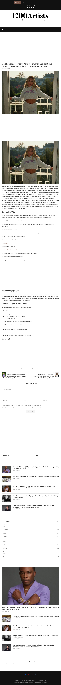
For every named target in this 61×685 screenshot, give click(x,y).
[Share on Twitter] (35, 369)
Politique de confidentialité (28, 680)
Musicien (31, 548)
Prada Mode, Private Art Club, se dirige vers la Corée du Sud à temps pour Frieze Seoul (36, 476)
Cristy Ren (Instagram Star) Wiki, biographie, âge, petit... (27, 2)
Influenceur (31, 545)
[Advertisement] (30, 48)
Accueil (17, 680)
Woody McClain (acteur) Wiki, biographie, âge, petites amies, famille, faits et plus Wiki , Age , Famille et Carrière (36, 467)
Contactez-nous (42, 680)
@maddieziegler (5, 243)
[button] (22, 2)
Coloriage (31, 529)
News (4, 552)
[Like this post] (32, 369)
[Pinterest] (29, 7)
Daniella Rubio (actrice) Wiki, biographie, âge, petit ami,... (27, 5)
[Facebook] (27, 7)
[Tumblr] (33, 7)
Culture (5, 540)
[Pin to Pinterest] (37, 369)
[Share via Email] (38, 369)
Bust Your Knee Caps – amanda (9, 250)
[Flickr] (31, 7)
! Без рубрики (31, 521)
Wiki (31, 556)
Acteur (4, 524)
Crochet (31, 536)
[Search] (58, 29)
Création (31, 533)
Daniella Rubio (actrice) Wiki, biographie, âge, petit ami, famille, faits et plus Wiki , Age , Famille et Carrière (36, 496)
